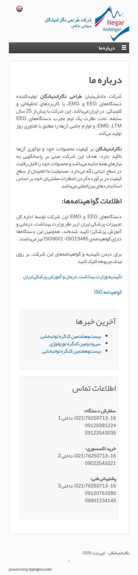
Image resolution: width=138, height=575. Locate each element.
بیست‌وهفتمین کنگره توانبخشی (71, 351)
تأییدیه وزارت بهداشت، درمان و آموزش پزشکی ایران (72, 276)
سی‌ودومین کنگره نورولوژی (75, 343)
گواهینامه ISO (108, 292)
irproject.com (40, 569)
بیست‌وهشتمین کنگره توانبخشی (70, 336)
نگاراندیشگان (118, 553)
